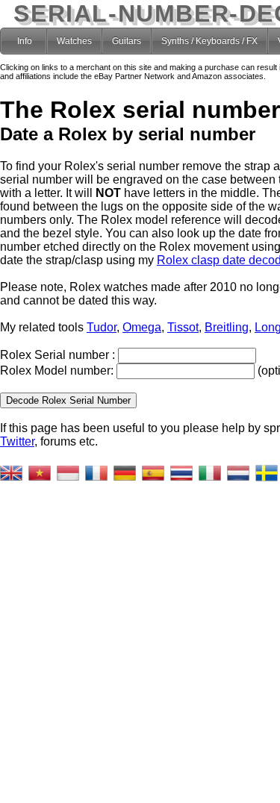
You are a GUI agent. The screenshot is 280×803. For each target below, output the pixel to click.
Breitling (227, 327)
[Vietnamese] (39, 473)
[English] (11, 473)
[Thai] (181, 473)
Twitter (17, 441)
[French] (96, 473)
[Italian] (210, 473)
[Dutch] (238, 473)
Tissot (183, 327)
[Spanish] (153, 473)
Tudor (101, 327)
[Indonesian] (68, 473)
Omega (141, 327)
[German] (124, 473)
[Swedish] (266, 473)
